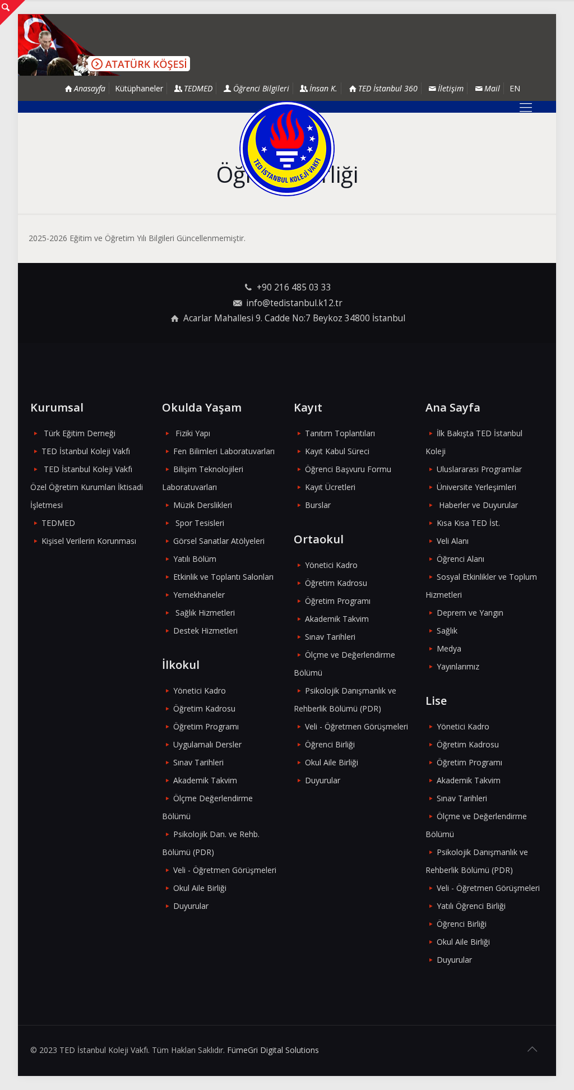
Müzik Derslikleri (202, 505)
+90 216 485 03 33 (294, 287)
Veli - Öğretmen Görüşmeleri (224, 870)
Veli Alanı (453, 540)
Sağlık (447, 630)
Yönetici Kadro (199, 690)
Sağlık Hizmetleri (205, 612)
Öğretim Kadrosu (204, 708)
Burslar (318, 505)
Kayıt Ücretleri (330, 487)
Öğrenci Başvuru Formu (348, 469)
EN (515, 88)
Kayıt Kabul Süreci (337, 451)
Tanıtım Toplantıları (340, 433)
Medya (449, 648)
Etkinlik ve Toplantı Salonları (223, 576)
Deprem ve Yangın (470, 612)
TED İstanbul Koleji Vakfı (85, 451)
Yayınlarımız (458, 666)
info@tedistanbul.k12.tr (294, 303)
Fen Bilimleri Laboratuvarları (224, 451)
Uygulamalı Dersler (207, 744)
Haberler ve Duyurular (478, 505)
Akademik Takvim (205, 780)
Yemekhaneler (199, 594)
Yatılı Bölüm (194, 558)
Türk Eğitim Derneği (79, 433)
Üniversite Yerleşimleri (476, 487)
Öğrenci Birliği (330, 744)
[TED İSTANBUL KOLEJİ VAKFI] (287, 148)
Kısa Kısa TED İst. (468, 523)
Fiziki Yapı (192, 433)
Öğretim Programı (206, 726)
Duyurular (191, 905)
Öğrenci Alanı (460, 558)
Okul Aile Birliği (199, 888)
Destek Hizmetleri (205, 630)
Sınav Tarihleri (198, 762)
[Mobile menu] (525, 106)
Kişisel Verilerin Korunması (88, 540)
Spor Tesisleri (199, 523)
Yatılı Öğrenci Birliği (471, 905)
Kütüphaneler (139, 88)
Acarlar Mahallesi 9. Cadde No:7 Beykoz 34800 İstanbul (294, 318)
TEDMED (58, 523)
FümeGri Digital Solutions (273, 1050)
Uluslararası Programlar (479, 469)
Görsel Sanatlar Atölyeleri (219, 540)
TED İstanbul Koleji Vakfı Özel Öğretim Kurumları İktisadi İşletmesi (86, 487)
